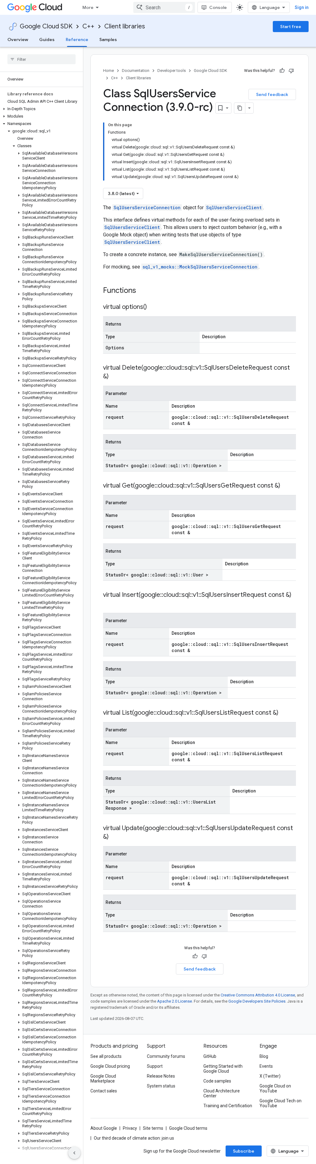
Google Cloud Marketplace (103, 1078)
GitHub (209, 1056)
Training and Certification (227, 1105)
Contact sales (103, 1090)
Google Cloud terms (188, 1128)
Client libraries (124, 26)
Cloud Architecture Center (221, 1093)
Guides (47, 39)
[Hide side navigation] (74, 1153)
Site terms (153, 1128)
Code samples (217, 1081)
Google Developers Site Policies (256, 1001)
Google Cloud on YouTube (275, 1088)
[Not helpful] (291, 70)
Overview (17, 39)
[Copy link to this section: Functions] (144, 291)
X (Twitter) (270, 1076)
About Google (103, 1128)
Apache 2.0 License (174, 1001)
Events (266, 1066)
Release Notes (161, 1076)
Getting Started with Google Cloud (223, 1069)
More (88, 7)
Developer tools (171, 70)
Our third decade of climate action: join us (134, 1138)
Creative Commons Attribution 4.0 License (258, 995)
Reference (77, 39)
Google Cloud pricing (110, 1066)
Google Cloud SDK (46, 26)
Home (108, 70)
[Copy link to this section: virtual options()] (153, 307)
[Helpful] (282, 70)
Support (155, 1066)
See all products (106, 1056)
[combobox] (164, 7)
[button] (40, 109)
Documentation (135, 70)
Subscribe (243, 1151)
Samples (108, 39)
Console (218, 7)
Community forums (166, 1056)
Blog (264, 1056)
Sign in (302, 7)
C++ (88, 26)
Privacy (130, 1128)
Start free (290, 26)
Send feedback (272, 94)
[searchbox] (41, 59)
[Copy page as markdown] (239, 108)
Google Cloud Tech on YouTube (280, 1103)
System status (161, 1085)
